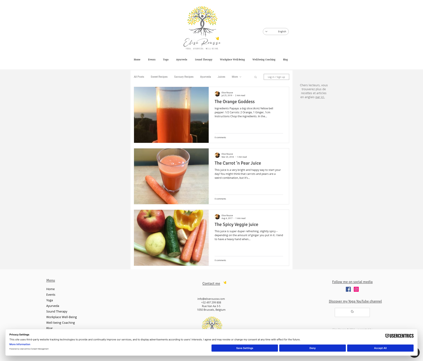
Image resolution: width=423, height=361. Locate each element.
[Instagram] (356, 289)
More (235, 76)
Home (50, 289)
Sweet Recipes (159, 76)
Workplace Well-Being (61, 317)
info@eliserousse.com (211, 299)
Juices (221, 76)
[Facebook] (348, 289)
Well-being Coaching (60, 323)
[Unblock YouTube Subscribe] (352, 312)
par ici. (320, 97)
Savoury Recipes (183, 76)
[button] (255, 77)
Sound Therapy (56, 311)
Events (50, 295)
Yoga (49, 300)
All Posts (139, 76)
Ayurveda (205, 76)
